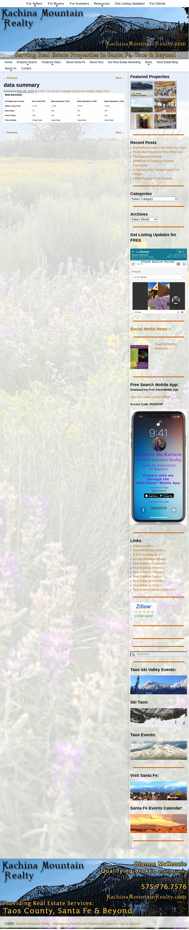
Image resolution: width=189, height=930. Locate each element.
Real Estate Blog (167, 62)
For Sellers (34, 3)
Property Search (27, 62)
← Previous (10, 77)
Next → (120, 77)
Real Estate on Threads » (149, 572)
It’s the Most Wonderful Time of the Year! (158, 152)
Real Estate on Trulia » (147, 576)
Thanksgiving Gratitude (147, 156)
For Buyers (56, 3)
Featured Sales (51, 62)
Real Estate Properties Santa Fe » (154, 589)
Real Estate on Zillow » (147, 585)
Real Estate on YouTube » (149, 581)
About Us (10, 68)
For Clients (158, 3)
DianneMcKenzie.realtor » (149, 550)
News (148, 62)
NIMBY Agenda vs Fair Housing (152, 178)
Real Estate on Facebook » (150, 563)
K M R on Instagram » (146, 554)
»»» (132, 848)
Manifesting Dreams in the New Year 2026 (159, 147)
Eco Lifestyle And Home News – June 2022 (83, 91)
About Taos (97, 62)
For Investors (79, 3)
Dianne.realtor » (143, 546)
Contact (26, 68)
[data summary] (64, 110)
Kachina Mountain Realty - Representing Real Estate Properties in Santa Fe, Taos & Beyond (78, 923)
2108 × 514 (45, 91)
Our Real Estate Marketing (124, 62)
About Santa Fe (75, 62)
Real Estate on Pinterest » (149, 567)
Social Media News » (150, 328)
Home (8, 62)
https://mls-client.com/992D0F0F (150, 397)
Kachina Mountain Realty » (150, 559)
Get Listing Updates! (130, 3)
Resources (102, 3)
